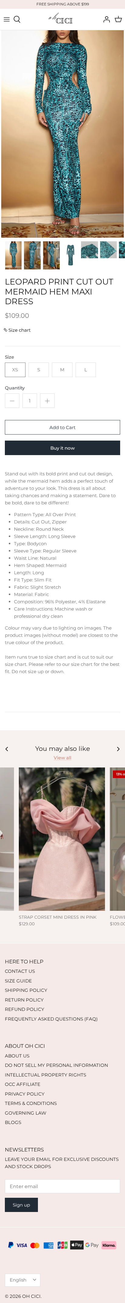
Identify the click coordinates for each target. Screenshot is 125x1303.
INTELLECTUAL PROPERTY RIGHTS (45, 1075)
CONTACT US (20, 971)
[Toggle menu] (6, 19)
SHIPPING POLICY (26, 990)
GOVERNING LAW (25, 1113)
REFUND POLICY (24, 1009)
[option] (62, 134)
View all (62, 758)
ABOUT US (17, 1056)
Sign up (21, 1205)
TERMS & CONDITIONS (31, 1103)
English (18, 1280)
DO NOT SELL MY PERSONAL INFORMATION (56, 1065)
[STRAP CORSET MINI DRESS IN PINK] (62, 838)
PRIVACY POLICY (25, 1094)
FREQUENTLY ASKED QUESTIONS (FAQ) (51, 1019)
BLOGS (13, 1122)
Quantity (15, 388)
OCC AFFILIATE (22, 1084)
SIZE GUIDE (18, 981)
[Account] (105, 19)
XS (15, 370)
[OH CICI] (62, 19)
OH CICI (31, 1296)
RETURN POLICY (24, 1000)
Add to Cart (62, 427)
